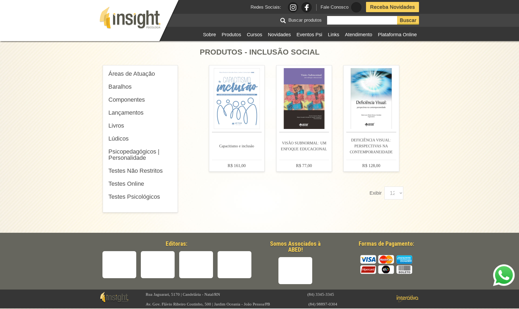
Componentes (126, 99)
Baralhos (120, 86)
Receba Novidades (392, 7)
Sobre (209, 34)
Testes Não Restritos (135, 170)
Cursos (254, 34)
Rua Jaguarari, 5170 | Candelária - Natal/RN (183, 294)
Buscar (408, 20)
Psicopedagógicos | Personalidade (133, 154)
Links (333, 34)
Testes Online (126, 183)
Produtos (231, 34)
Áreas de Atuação (131, 73)
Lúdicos (118, 138)
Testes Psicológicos (134, 196)
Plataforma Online (397, 34)
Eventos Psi (309, 34)
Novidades (279, 34)
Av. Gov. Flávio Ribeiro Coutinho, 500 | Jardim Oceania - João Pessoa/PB (208, 304)
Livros (116, 125)
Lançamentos (126, 112)
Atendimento (358, 34)
